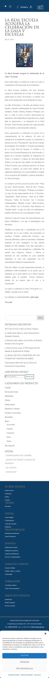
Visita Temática (9, 517)
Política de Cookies (13, 674)
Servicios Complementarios (12, 557)
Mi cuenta (11, 468)
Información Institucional (12, 533)
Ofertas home (10, 404)
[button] (45, 633)
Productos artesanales (13, 412)
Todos (9, 441)
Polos (9, 437)
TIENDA (9, 503)
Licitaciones (8, 494)
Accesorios (11, 424)
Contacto (11, 472)
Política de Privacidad (26, 674)
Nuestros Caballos (10, 568)
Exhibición (8, 527)
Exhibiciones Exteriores (11, 550)
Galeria (7, 497)
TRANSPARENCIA (15, 530)
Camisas (10, 428)
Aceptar (24, 656)
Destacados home (11, 391)
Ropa (7, 421)
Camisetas (10, 433)
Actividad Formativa (10, 585)
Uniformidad (8, 574)
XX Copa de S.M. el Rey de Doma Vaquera (21, 328)
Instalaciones (8, 599)
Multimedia (9, 396)
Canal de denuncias (10, 536)
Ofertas (7, 400)
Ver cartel (8, 302)
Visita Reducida (9, 520)
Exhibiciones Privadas (11, 547)
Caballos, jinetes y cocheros (12, 571)
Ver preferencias (24, 669)
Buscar (29, 377)
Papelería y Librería (12, 408)
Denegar (24, 662)
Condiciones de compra (19, 456)
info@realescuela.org (37, 627)
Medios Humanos (10, 602)
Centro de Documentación (12, 588)
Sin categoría (10, 445)
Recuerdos (9, 417)
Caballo (8, 387)
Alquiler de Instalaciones (12, 554)
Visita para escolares (10, 524)
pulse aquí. (35, 297)
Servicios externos (10, 606)
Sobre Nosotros (9, 490)
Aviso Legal (37, 674)
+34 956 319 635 (12, 627)
